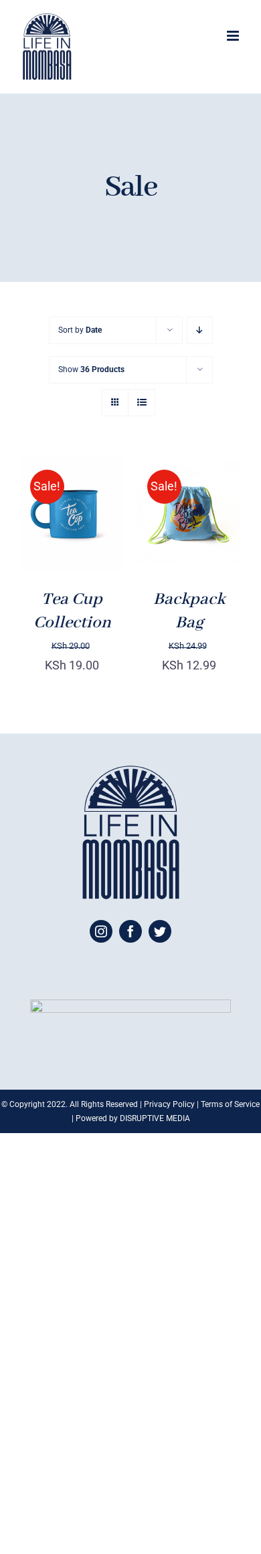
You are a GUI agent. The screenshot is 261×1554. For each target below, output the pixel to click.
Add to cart (68, 508)
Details (52, 538)
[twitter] (160, 931)
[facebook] (130, 931)
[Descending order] (200, 330)
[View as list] (141, 403)
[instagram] (101, 931)
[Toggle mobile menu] (234, 36)
